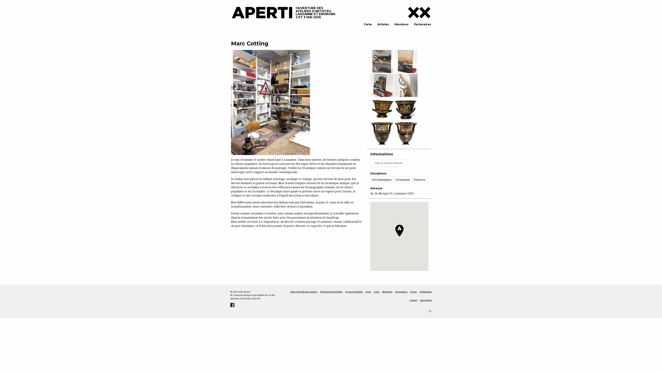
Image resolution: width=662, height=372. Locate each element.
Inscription (426, 300)
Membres (401, 24)
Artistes (383, 24)
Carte (368, 24)
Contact (413, 300)
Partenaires (422, 24)
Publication (426, 292)
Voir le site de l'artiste (389, 163)
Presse (413, 292)
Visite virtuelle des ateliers (303, 292)
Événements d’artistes (331, 292)
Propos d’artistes (354, 292)
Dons (368, 292)
